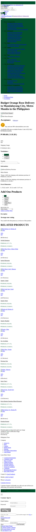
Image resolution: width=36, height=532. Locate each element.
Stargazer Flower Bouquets (14, 34)
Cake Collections (11, 59)
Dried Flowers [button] (8, 79)
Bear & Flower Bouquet (13, 53)
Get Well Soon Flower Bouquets (16, 77)
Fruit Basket (10, 62)
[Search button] (3, 13)
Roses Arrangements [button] (9, 22)
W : (11, 187)
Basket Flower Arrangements (15, 91)
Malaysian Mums (11, 41)
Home (5, 95)
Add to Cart (4, 210)
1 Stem (6, 154)
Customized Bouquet (6, 16)
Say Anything (4, 341)
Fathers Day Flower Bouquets (15, 68)
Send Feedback (11, 474)
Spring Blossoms (5, 260)
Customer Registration (10, 458)
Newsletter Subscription (10, 450)
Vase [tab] (6, 204)
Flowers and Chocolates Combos (16, 49)
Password (3, 504)
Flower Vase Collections (13, 61)
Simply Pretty (4, 300)
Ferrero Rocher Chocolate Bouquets (16, 44)
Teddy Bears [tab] (8, 203)
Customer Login (8, 459)
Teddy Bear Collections (13, 56)
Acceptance (7, 98)
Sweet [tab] (6, 201)
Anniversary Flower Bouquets (15, 70)
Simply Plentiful (5, 321)
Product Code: (25, 129)
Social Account (5, 433)
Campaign (6, 468)
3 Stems (7, 156)
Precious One (4, 361)
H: (18, 187)
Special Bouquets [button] (8, 31)
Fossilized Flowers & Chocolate (15, 83)
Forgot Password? (5, 517)
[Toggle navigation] (1, 19)
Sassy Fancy (4, 381)
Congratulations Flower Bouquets (16, 73)
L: (4, 187)
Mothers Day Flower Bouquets (15, 67)
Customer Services (6, 482)
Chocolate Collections (13, 46)
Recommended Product (10, 470)
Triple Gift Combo (12, 50)
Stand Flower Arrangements (14, 86)
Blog (5, 444)
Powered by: (4, 434)
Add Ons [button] (6, 58)
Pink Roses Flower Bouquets (15, 25)
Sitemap (6, 449)
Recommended (8, 2)
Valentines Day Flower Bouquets (16, 65)
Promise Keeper (5, 421)
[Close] (1, 115)
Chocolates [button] (7, 43)
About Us (6, 443)
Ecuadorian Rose (11, 28)
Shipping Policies (8, 464)
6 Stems (7, 158)
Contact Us (4, 474)
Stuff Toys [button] (7, 55)
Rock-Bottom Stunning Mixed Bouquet (11, 401)
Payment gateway (5, 430)
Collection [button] (6, 93)
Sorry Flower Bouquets (13, 74)
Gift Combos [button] (7, 47)
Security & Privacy (9, 465)
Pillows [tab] (6, 199)
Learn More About (6, 455)
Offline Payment (8, 462)
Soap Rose (10, 82)
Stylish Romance (5, 240)
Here (30, 514)
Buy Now (10, 210)
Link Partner (7, 452)
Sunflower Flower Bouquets (14, 32)
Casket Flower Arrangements (15, 89)
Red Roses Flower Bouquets (15, 23)
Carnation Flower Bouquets (14, 37)
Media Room (7, 447)
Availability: (9, 129)
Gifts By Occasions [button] (9, 64)
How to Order (7, 461)
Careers (6, 446)
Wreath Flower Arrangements (15, 88)
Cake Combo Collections (14, 52)
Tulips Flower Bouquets (13, 35)
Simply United (4, 280)
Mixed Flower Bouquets (13, 38)
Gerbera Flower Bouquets (14, 40)
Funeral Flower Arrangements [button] (12, 85)
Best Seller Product (9, 3)
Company (3, 440)
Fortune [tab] (6, 197)
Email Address (4, 501)
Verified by (4, 431)
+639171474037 (9, 477)
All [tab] (5, 196)
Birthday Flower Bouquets (14, 71)
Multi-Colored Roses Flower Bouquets (17, 29)
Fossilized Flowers (12, 80)
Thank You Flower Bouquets (15, 76)
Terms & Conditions (9, 467)
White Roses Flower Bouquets (15, 26)
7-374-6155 (7, 480)
